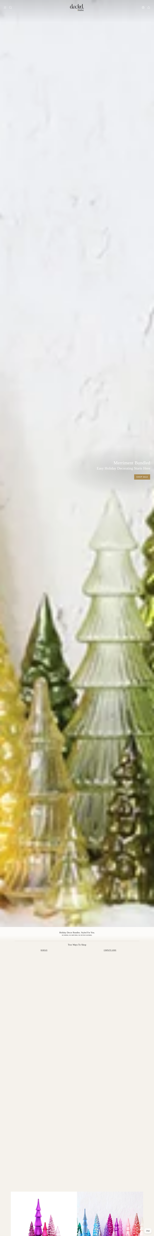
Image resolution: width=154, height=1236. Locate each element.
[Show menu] (5, 7)
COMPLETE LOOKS (110, 950)
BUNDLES (44, 950)
